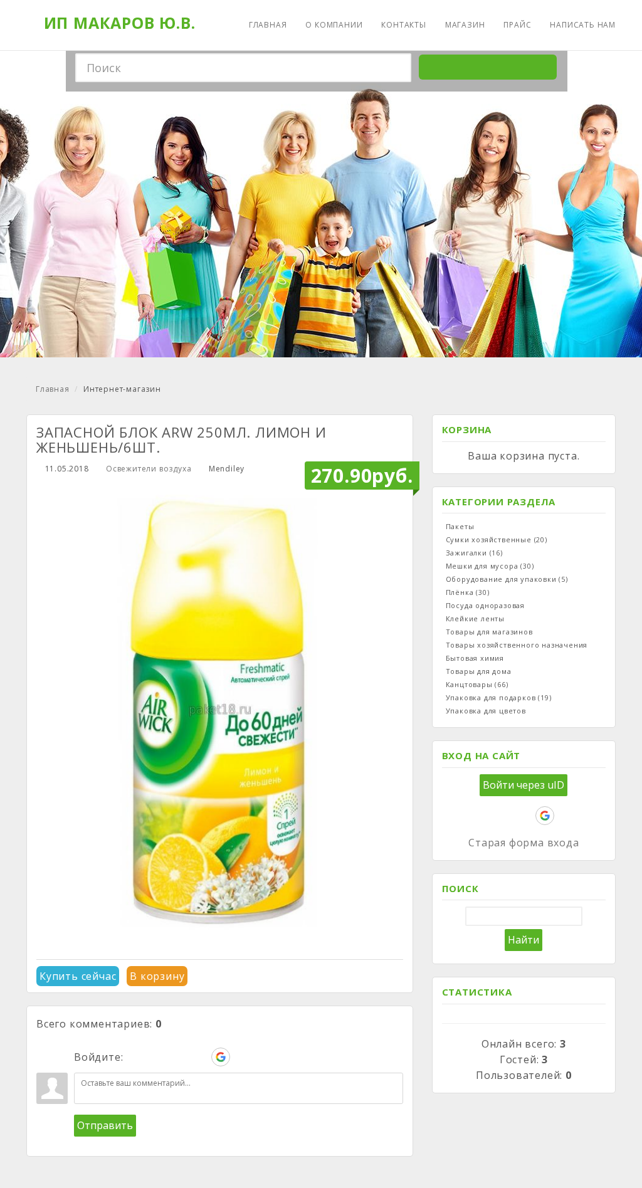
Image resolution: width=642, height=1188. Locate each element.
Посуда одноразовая (485, 605)
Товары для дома (479, 671)
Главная (53, 389)
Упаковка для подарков (499, 697)
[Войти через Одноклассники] (242, 1057)
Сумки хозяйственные (496, 539)
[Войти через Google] (220, 1057)
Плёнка (468, 592)
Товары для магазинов (489, 631)
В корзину (157, 976)
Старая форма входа (523, 842)
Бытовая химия (475, 658)
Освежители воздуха (148, 468)
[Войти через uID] (135, 1057)
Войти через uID (523, 785)
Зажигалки (474, 552)
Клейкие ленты (475, 618)
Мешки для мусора (490, 565)
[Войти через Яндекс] (199, 1057)
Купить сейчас (77, 976)
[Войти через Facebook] (178, 1057)
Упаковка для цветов (486, 710)
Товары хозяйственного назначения (517, 644)
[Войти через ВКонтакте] (156, 1057)
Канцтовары (477, 684)
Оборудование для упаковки (507, 579)
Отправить (105, 1125)
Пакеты (460, 526)
